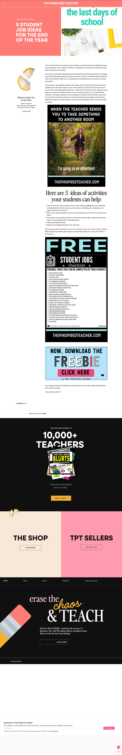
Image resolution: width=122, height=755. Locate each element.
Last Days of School (25, 19)
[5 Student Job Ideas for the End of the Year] (91, 31)
